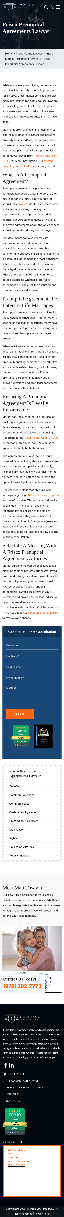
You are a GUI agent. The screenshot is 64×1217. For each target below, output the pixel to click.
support (54, 495)
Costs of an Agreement (23, 812)
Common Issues (19, 803)
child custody (35, 495)
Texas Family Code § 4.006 (41, 437)
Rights (13, 838)
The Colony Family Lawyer (23, 1080)
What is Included (19, 855)
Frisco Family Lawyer (29, 53)
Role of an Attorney (21, 846)
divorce (22, 204)
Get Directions (16, 1165)
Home (9, 53)
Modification (16, 829)
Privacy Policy (42, 1213)
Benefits (14, 786)
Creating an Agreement (23, 821)
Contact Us (13, 1100)
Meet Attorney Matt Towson (25, 1087)
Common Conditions (21, 795)
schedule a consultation (43, 612)
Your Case (12, 1094)
